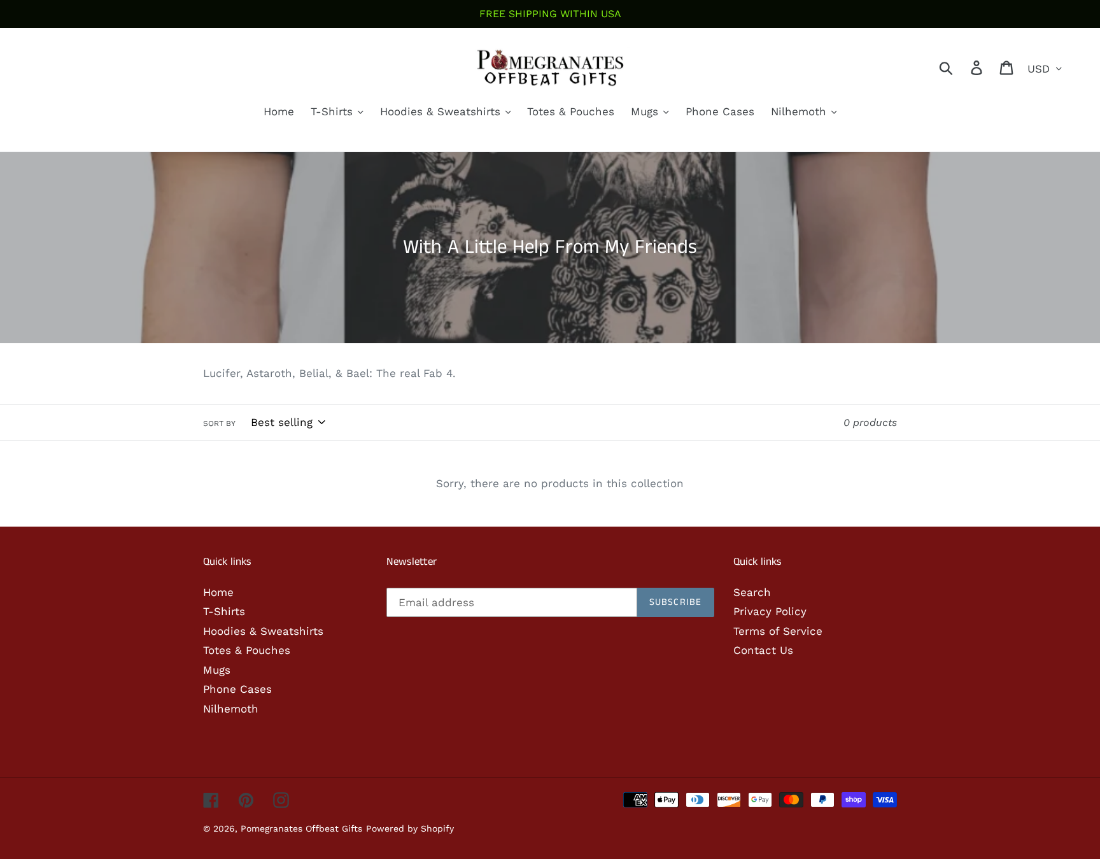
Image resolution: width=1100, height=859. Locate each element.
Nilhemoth (230, 708)
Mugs (216, 670)
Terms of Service (777, 631)
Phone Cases (237, 689)
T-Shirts (224, 611)
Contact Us (763, 650)
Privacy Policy (770, 611)
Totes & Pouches (246, 650)
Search (752, 592)
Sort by (219, 423)
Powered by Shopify (410, 828)
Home (218, 592)
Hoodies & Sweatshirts (263, 631)
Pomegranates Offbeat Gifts (301, 828)
